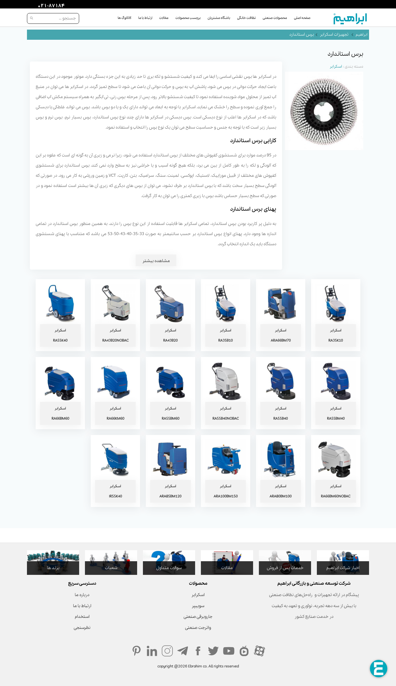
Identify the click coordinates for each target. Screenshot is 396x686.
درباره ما (82, 595)
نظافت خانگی (246, 18)
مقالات (163, 18)
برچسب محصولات (188, 18)
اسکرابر (336, 66)
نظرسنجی (82, 628)
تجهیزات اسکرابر (334, 34)
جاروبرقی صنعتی (198, 617)
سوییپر (198, 606)
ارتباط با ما (145, 18)
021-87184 (50, 6)
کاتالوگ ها (124, 18)
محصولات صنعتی (275, 18)
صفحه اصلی (302, 18)
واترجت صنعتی (198, 628)
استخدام (82, 617)
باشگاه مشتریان (219, 18)
